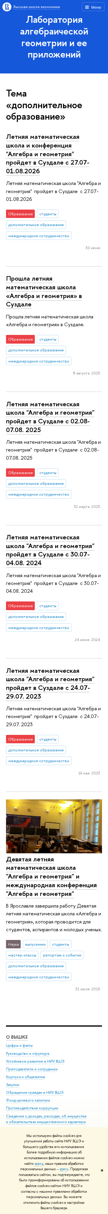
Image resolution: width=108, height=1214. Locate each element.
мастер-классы (22, 955)
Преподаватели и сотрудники (32, 1069)
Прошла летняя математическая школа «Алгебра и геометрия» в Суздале (44, 291)
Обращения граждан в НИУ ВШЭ (35, 1092)
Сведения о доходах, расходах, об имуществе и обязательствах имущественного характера (46, 1119)
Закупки (12, 1084)
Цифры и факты (19, 1045)
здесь (38, 1163)
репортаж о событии (62, 955)
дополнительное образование (36, 224)
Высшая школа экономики (37, 6)
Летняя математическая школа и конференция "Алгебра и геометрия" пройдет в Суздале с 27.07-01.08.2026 (47, 153)
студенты (47, 213)
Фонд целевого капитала (28, 1100)
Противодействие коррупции (32, 1108)
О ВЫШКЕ (17, 1037)
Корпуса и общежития (25, 1076)
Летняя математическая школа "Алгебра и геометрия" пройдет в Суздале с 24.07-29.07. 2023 (50, 683)
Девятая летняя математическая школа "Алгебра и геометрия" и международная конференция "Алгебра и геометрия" (51, 876)
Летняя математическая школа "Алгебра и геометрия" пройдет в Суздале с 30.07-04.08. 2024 (50, 549)
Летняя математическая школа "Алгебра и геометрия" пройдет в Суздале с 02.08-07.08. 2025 (50, 416)
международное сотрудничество (38, 235)
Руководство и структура (27, 1053)
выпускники (35, 944)
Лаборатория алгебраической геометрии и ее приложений (54, 37)
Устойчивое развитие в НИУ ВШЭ (35, 1061)
